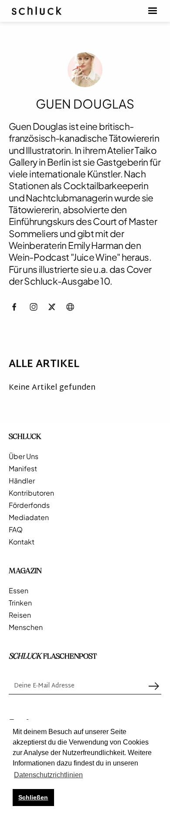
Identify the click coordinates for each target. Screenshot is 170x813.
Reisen (20, 615)
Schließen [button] (33, 797)
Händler (22, 480)
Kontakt (21, 541)
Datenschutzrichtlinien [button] (48, 775)
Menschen (26, 627)
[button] (153, 11)
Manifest (23, 468)
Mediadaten (29, 517)
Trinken (20, 602)
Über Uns (23, 456)
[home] (36, 10)
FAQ (16, 529)
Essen (18, 590)
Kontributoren (31, 493)
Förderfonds (29, 505)
